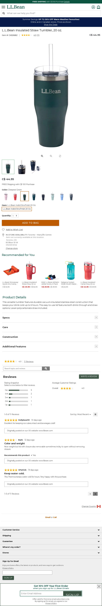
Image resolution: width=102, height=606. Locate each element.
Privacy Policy (51, 603)
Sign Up (72, 594)
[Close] (99, 586)
